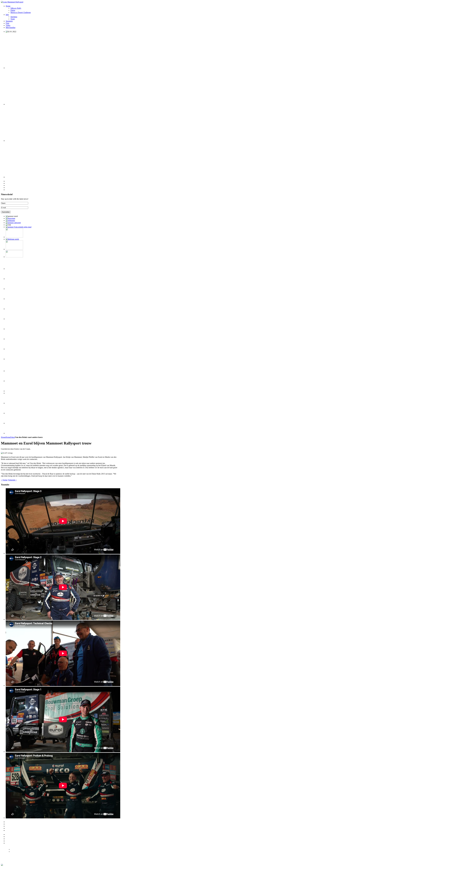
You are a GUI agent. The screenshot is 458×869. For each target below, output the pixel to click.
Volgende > (12, 480)
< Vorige (4, 480)
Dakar (12, 437)
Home (3, 437)
